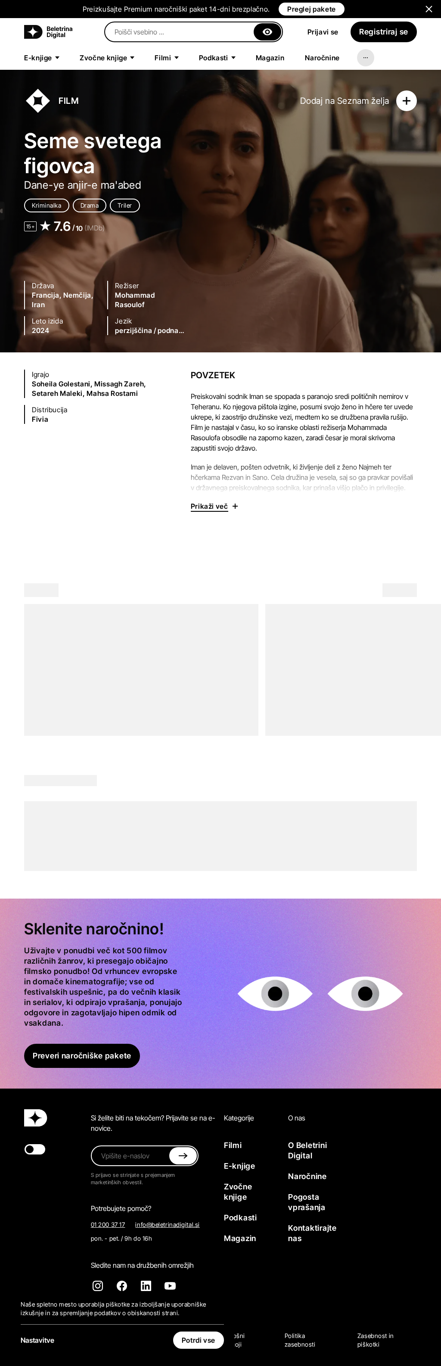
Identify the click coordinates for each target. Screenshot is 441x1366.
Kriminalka (47, 205)
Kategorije (239, 1118)
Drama (90, 205)
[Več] (365, 57)
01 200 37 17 (108, 1224)
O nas (296, 1118)
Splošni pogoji (234, 1340)
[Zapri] (267, 31)
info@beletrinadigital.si (167, 1224)
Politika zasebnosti (300, 1340)
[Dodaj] (406, 100)
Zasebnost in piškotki (375, 1340)
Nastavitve (37, 1340)
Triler (125, 205)
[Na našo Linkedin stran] (146, 1286)
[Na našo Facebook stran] (122, 1286)
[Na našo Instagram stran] (98, 1286)
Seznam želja (363, 101)
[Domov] (48, 32)
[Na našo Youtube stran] (170, 1286)
